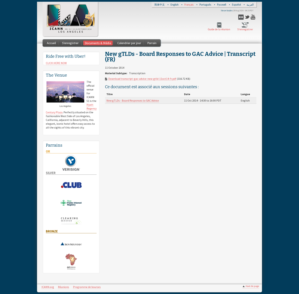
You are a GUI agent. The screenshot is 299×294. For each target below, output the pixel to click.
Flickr (241, 17)
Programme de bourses (87, 287)
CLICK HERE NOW (56, 63)
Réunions (63, 287)
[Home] (70, 19)
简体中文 (159, 4)
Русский (221, 4)
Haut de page (252, 286)
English (174, 4)
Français (189, 4)
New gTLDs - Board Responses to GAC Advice (132, 100)
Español (236, 4)
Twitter (247, 17)
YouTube (253, 17)
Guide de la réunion (219, 29)
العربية (250, 4)
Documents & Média (98, 43)
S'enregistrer (245, 29)
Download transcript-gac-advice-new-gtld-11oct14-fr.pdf (142, 78)
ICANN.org (48, 287)
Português (205, 4)
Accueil (51, 43)
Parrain (151, 43)
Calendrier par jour (129, 43)
